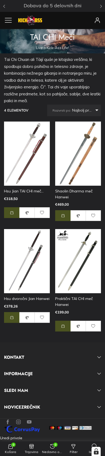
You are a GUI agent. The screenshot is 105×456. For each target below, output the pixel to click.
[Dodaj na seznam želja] (42, 212)
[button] (63, 215)
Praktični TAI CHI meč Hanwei (74, 301)
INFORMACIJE (18, 374)
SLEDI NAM (16, 390)
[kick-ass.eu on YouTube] (29, 422)
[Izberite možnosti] (11, 212)
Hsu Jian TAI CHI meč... (24, 191)
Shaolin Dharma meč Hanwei (74, 194)
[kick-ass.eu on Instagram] (18, 422)
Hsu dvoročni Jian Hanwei (27, 298)
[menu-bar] (10, 20)
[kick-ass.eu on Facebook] (7, 422)
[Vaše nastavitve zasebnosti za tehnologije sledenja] (96, 451)
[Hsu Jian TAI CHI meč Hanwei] (27, 154)
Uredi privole (11, 438)
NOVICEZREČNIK (22, 407)
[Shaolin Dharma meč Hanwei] (78, 154)
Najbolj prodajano (76, 110)
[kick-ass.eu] (30, 20)
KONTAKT (14, 357)
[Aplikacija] (97, 20)
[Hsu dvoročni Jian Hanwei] (27, 261)
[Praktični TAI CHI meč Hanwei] (78, 261)
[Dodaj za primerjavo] (26, 212)
